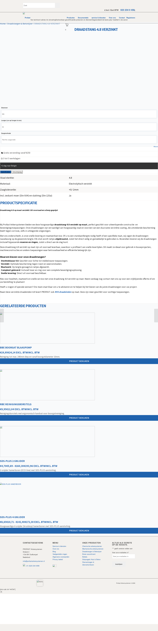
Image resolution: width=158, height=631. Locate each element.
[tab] (5, 172)
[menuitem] (70, 17)
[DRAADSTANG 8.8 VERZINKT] (156, 315)
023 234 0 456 (127, 9)
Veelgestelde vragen (60, 554)
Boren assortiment (88, 554)
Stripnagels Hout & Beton (91, 559)
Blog (54, 551)
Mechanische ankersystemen (92, 549)
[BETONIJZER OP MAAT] (2, 315)
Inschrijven (118, 564)
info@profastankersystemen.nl (34, 561)
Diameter (4, 108)
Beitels (84, 557)
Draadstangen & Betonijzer (20, 23)
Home (3, 23)
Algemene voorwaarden (61, 557)
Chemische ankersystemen (92, 546)
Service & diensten (59, 546)
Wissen (156, 146)
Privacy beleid (58, 559)
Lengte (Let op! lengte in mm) (11, 120)
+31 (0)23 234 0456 (32, 566)
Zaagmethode (6, 133)
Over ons (56, 549)
